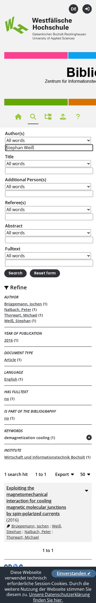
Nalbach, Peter (17, 309)
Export (62, 474)
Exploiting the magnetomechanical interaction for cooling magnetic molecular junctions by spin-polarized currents (36, 501)
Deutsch (73, 9)
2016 (8, 340)
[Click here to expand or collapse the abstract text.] (86, 490)
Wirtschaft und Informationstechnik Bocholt (44, 457)
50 (82, 474)
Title (9, 157)
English (10, 379)
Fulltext (12, 249)
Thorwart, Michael (20, 315)
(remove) (78, 437)
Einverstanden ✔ (74, 573)
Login (87, 9)
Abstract (13, 226)
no (6, 398)
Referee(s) (15, 203)
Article (10, 359)
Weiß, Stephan (17, 320)
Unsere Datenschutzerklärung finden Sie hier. (59, 597)
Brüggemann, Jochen (23, 303)
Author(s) (14, 133)
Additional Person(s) (25, 180)
